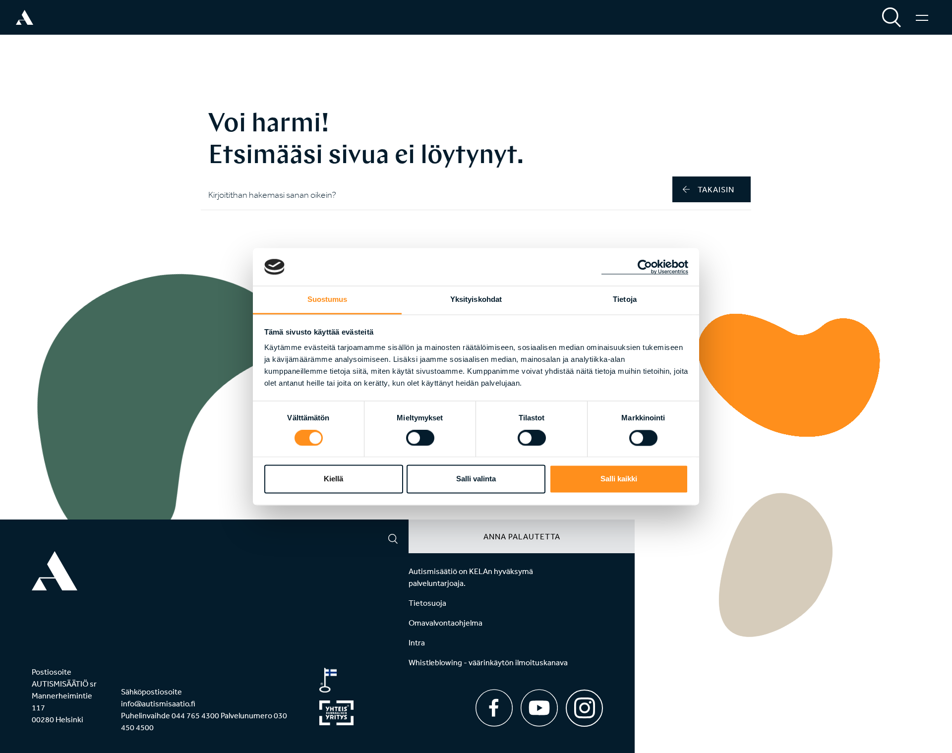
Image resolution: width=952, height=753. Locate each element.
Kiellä (333, 479)
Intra (417, 642)
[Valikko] (922, 17)
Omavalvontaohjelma (445, 623)
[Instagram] (584, 705)
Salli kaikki (618, 479)
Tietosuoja (427, 603)
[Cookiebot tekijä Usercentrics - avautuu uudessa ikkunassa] (644, 266)
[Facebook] (494, 708)
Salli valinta (476, 479)
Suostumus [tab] (327, 299)
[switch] (420, 438)
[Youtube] (539, 708)
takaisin (716, 189)
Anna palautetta (521, 536)
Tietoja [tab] (625, 299)
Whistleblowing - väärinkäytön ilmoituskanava (488, 662)
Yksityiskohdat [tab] (476, 299)
